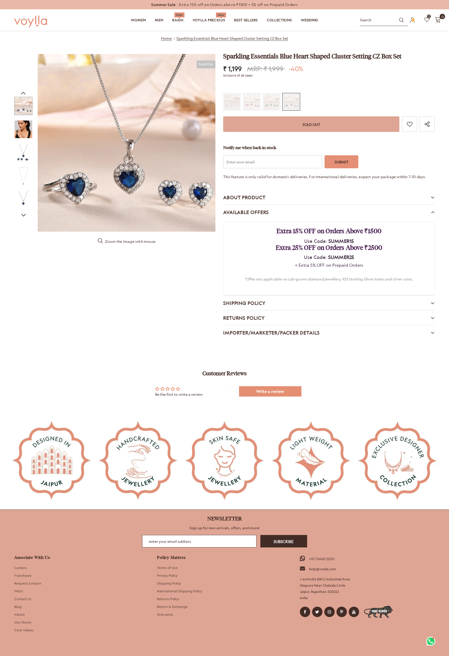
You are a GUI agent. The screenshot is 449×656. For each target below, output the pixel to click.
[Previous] (23, 92)
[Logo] (31, 21)
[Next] (23, 215)
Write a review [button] (270, 391)
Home (166, 38)
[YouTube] (354, 612)
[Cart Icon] (438, 19)
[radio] (232, 102)
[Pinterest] (341, 612)
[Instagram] (329, 612)
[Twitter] (317, 612)
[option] (224, 4)
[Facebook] (305, 612)
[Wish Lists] (409, 124)
